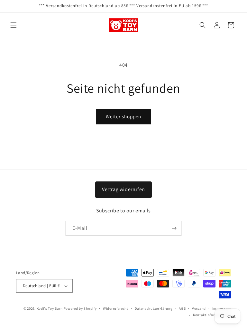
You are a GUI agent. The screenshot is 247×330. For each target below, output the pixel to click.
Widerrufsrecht (115, 308)
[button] (13, 25)
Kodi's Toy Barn (50, 308)
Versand (199, 308)
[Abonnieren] (174, 228)
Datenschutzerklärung (154, 308)
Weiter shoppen (123, 116)
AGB (182, 308)
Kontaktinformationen (212, 315)
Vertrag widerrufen (123, 189)
